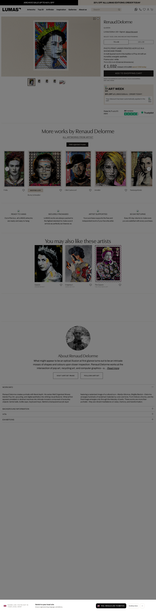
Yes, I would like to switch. (113, 606)
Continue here (133, 606)
